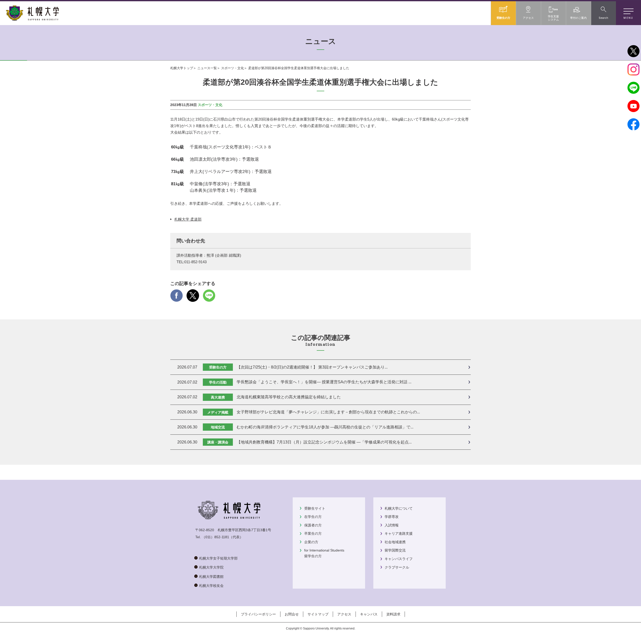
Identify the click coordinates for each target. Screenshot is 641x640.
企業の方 (311, 542)
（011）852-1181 (215, 537)
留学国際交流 (395, 550)
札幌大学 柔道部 (188, 219)
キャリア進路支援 (399, 533)
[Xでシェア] (193, 298)
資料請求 (393, 614)
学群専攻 (392, 517)
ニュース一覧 (207, 68)
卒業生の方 (313, 533)
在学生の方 (313, 517)
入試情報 (392, 525)
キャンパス (369, 614)
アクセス (344, 614)
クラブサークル (397, 567)
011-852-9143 (195, 262)
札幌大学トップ (181, 68)
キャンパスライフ (399, 559)
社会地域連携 (395, 542)
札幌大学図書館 (211, 577)
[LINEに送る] (209, 298)
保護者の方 (313, 525)
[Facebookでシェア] (176, 298)
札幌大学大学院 (211, 567)
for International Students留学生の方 (324, 553)
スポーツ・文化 (232, 68)
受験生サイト (314, 508)
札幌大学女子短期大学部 (218, 558)
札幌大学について (399, 508)
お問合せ (292, 614)
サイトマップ (318, 614)
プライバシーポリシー (258, 614)
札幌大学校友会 (211, 586)
